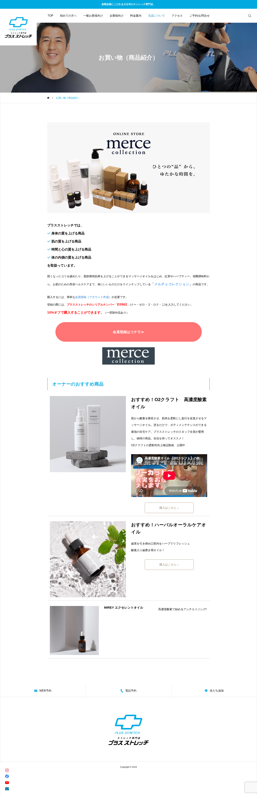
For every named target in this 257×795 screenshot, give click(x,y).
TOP (50, 15)
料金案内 (135, 15)
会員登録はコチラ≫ (128, 332)
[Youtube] (7, 782)
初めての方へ (68, 15)
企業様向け (117, 15)
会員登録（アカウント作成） (93, 297)
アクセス (177, 15)
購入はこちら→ (169, 507)
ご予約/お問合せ (199, 15)
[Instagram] (7, 770)
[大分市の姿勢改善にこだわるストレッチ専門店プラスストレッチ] (18, 27)
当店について (156, 15)
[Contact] (7, 788)
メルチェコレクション (171, 284)
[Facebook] (7, 776)
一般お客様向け (93, 15)
